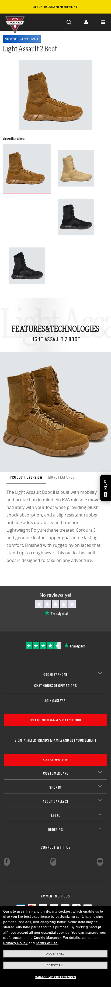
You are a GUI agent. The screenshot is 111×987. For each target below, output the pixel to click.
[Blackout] (76, 217)
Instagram (53, 862)
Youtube (100, 862)
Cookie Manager (47, 938)
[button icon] (69, 22)
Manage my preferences (55, 977)
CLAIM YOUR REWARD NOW (55, 759)
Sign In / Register (86, 22)
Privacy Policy (15, 943)
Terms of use (47, 943)
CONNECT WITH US (56, 847)
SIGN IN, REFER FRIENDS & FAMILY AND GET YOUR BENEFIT (55, 720)
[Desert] (76, 168)
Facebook (7, 862)
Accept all (55, 953)
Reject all (55, 965)
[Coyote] (27, 168)
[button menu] (102, 22)
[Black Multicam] (27, 265)
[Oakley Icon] (16, 22)
